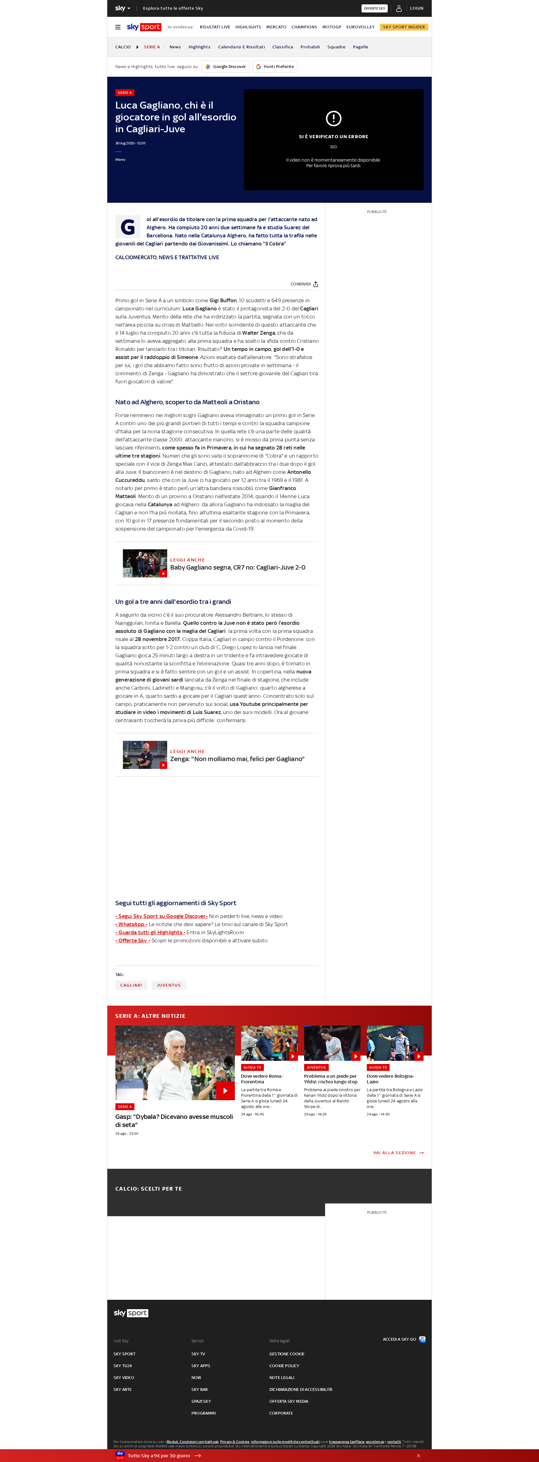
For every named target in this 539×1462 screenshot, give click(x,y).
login (417, 8)
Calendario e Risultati (241, 47)
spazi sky (201, 1401)
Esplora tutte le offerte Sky (173, 8)
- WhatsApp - (131, 924)
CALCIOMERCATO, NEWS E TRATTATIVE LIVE (167, 257)
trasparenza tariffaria (346, 1442)
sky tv (198, 1354)
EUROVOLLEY (361, 27)
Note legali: (280, 1340)
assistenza (375, 1442)
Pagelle (360, 47)
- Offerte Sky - (132, 940)
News (175, 47)
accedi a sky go (399, 1339)
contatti (394, 1442)
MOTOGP (332, 27)
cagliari (131, 985)
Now (197, 1377)
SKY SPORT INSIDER (404, 27)
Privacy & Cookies (235, 1442)
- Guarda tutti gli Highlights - (150, 932)
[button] (259, 1456)
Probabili (310, 47)
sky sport (124, 1354)
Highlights (200, 47)
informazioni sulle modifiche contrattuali (285, 1442)
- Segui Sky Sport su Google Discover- (161, 916)
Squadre (337, 47)
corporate (281, 1413)
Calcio (123, 47)
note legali (282, 1377)
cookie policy (284, 1365)
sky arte (123, 1389)
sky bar (200, 1389)
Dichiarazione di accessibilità (301, 1389)
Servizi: (198, 1340)
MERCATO (276, 27)
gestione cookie (287, 1354)
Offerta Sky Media (289, 1401)
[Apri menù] (117, 27)
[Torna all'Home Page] (144, 27)
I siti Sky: (121, 1340)
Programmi (204, 1413)
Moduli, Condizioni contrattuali (193, 1442)
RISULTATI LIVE (215, 27)
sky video (124, 1377)
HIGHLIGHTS (248, 27)
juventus (169, 985)
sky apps (201, 1365)
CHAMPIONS (305, 27)
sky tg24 (123, 1365)
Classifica (283, 47)
